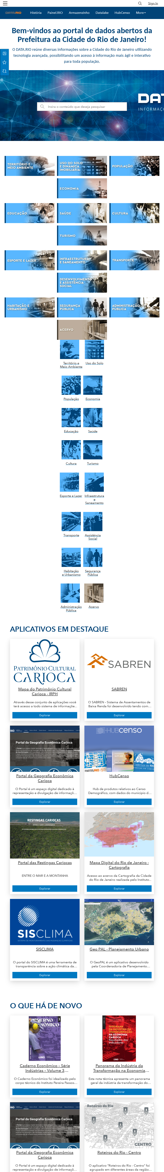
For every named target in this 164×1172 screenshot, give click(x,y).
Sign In (153, 3)
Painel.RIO (55, 13)
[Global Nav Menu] (5, 3)
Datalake (102, 13)
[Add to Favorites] (4, 62)
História (36, 13)
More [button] (140, 13)
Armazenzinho (79, 13)
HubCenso (122, 13)
